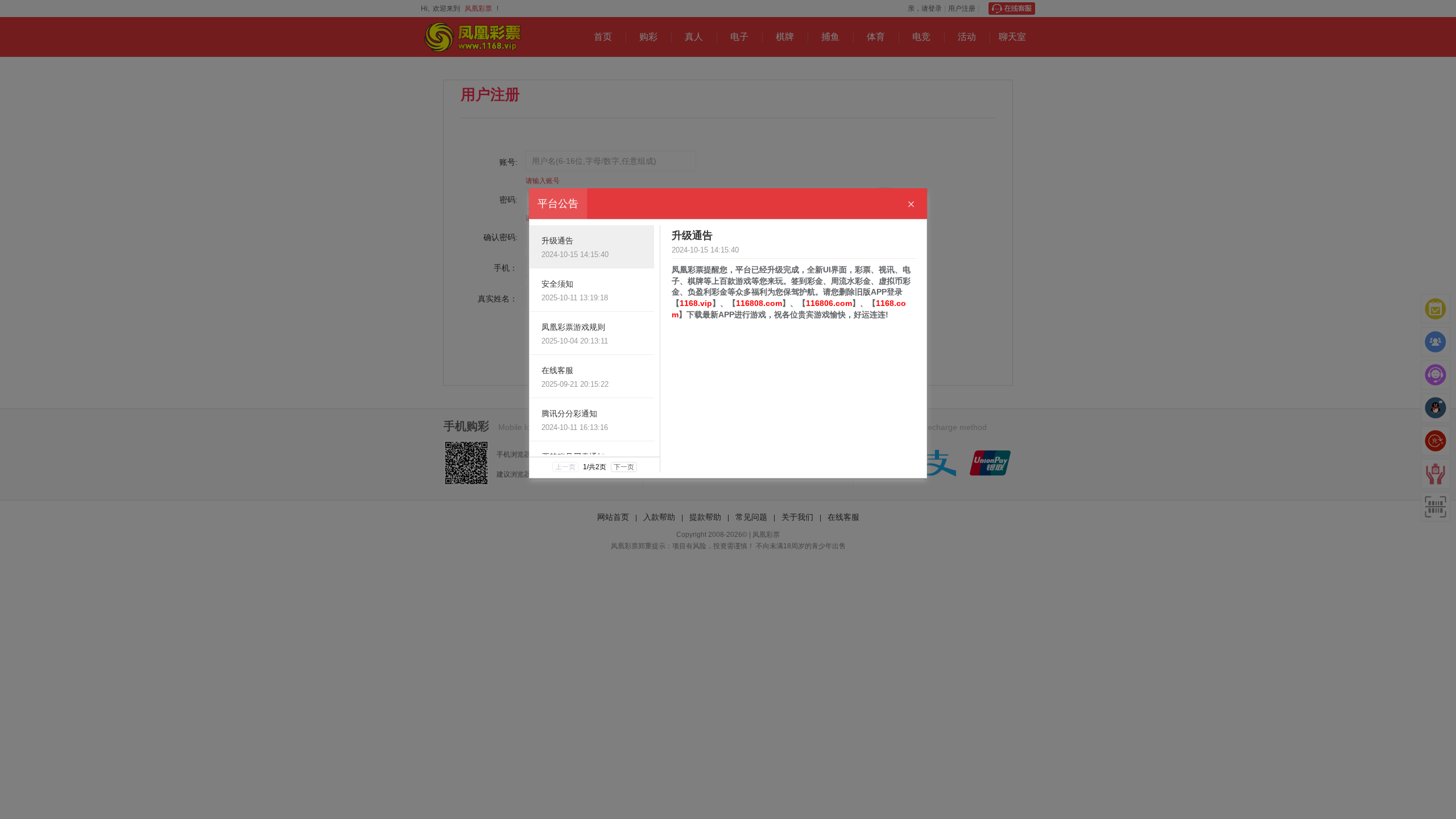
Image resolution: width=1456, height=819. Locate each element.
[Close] (911, 204)
